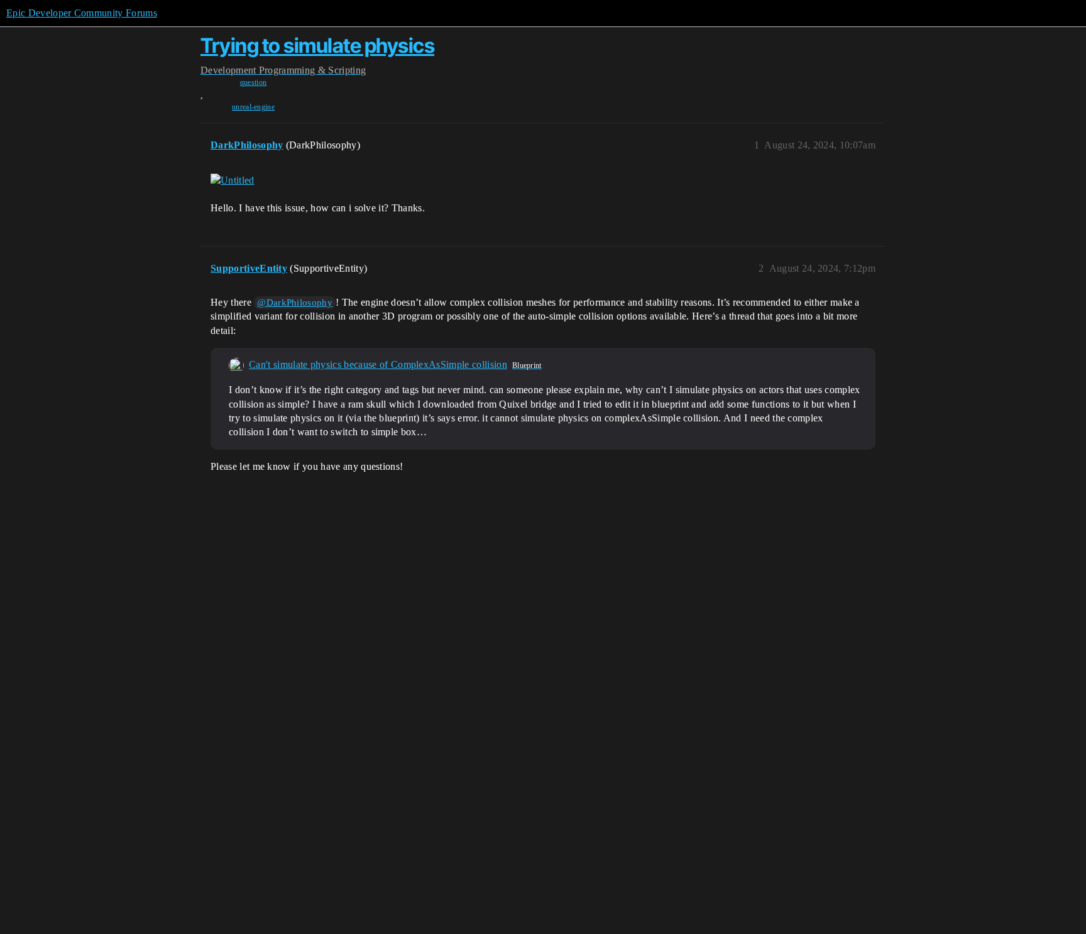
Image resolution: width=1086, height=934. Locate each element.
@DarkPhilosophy (294, 302)
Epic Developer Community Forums (81, 13)
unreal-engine (253, 107)
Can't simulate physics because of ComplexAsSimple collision (378, 364)
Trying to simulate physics (317, 45)
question (253, 82)
